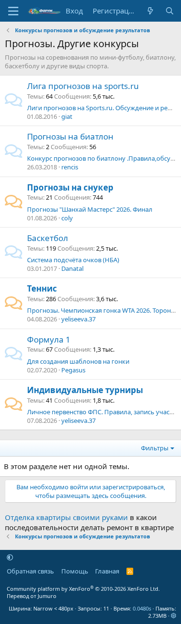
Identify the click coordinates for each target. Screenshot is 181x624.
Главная (107, 571)
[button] (10, 557)
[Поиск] (169, 11)
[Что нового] (150, 11)
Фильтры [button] (154, 448)
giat (66, 116)
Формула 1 (48, 339)
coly (67, 218)
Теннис (42, 288)
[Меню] (13, 11)
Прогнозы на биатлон (70, 136)
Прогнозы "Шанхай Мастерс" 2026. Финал (90, 209)
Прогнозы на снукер (70, 187)
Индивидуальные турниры (85, 389)
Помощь (74, 571)
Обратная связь (30, 571)
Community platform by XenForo (83, 588)
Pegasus (73, 370)
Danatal (72, 268)
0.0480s (142, 608)
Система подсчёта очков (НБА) (73, 259)
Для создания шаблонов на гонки (78, 361)
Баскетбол (47, 237)
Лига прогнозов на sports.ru (83, 85)
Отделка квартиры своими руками (66, 517)
